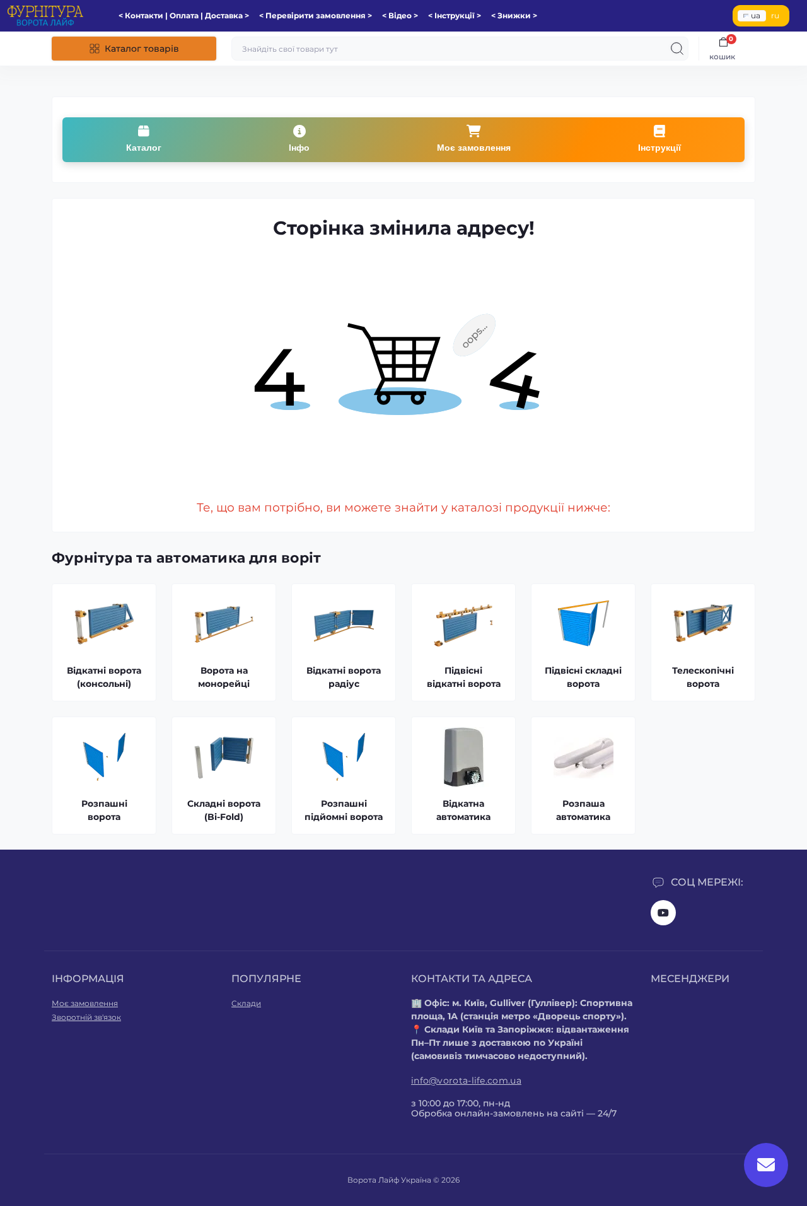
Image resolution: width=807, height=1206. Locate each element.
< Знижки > (514, 15)
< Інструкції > (454, 15)
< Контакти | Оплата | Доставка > (184, 15)
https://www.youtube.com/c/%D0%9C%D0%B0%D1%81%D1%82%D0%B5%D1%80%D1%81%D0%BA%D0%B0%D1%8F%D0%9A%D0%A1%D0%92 (663, 912)
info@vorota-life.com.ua (466, 1080)
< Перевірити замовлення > (315, 15)
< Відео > (400, 15)
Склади (246, 1003)
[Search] (677, 49)
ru (775, 15)
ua (755, 15)
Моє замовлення (85, 1003)
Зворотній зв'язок (86, 1017)
